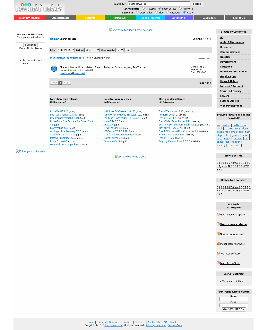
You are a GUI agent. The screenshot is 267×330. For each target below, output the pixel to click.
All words (151, 8)
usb (230, 145)
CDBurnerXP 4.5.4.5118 (117, 131)
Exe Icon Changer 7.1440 (63, 114)
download (79, 73)
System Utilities (229, 100)
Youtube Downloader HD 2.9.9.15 (122, 118)
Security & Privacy (230, 91)
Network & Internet (231, 86)
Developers (209, 18)
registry (236, 141)
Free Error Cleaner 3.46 (171, 134)
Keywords (175, 12)
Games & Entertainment (234, 71)
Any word (188, 8)
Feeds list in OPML (230, 263)
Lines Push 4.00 (58, 141)
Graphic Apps (228, 76)
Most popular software (232, 243)
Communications (230, 52)
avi (218, 125)
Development (228, 61)
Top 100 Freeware (150, 18)
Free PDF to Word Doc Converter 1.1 (178, 131)
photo (220, 141)
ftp (227, 135)
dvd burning (239, 125)
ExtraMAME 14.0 (59, 111)
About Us (174, 322)
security (221, 145)
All (221, 37)
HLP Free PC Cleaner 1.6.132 (119, 111)
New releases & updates (233, 214)
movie (245, 135)
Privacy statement (156, 325)
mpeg (227, 138)
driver (245, 128)
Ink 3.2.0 (109, 124)
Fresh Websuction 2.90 (171, 111)
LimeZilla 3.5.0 (112, 121)
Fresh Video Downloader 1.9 (174, 121)
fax (241, 131)
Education (226, 66)
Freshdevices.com (29, 18)
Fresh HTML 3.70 (168, 118)
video (237, 145)
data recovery (232, 128)
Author (190, 12)
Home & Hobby (229, 81)
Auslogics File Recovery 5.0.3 (65, 131)
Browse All (120, 18)
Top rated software (230, 253)
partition (237, 138)
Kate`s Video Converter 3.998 (120, 134)
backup (226, 125)
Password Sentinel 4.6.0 (63, 138)
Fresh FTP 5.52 (167, 138)
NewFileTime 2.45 (114, 138)
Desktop (225, 57)
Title (161, 12)
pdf (246, 138)
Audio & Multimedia (232, 42)
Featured (90, 18)
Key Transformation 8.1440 (65, 118)
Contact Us (154, 322)
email (234, 131)
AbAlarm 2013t (167, 114)
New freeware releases (232, 234)
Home (91, 322)
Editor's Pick (179, 18)
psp (227, 141)
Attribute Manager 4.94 (63, 134)
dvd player (222, 131)
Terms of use (175, 325)
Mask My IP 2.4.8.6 (169, 128)
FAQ (164, 322)
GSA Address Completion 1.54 (66, 144)
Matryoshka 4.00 (59, 128)
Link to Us (239, 18)
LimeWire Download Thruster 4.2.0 (123, 114)
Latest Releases (60, 18)
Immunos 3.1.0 (112, 141)
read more (66, 73)
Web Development (231, 105)
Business (225, 47)
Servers (224, 96)
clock (219, 128)
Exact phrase (169, 8)
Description (145, 12)
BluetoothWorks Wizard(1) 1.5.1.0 (69, 57)
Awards (128, 322)
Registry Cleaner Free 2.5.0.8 (174, 141)
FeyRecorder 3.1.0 (114, 128)
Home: (54, 38)
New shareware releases (233, 224)
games (235, 135)
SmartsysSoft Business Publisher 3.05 (179, 124)
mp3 (219, 138)
